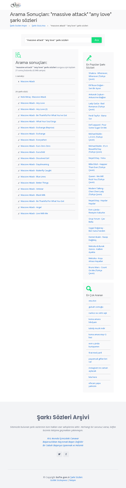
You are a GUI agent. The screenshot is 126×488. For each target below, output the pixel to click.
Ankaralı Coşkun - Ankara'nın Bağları (97, 96)
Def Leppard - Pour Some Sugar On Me (98, 126)
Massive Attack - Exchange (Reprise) (37, 127)
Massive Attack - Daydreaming (35, 164)
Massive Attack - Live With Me (34, 213)
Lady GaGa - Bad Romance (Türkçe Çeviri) (97, 106)
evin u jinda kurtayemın (94, 345)
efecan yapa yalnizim (94, 385)
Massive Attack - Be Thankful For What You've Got (44, 115)
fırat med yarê (95, 352)
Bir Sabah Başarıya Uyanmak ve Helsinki (63, 445)
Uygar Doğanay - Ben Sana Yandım (97, 229)
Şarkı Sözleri (76, 477)
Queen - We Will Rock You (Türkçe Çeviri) (96, 179)
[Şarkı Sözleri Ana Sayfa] (16, 5)
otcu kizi (92, 300)
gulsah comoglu (96, 306)
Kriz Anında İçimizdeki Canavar (63, 438)
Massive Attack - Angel (31, 207)
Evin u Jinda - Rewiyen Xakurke (97, 211)
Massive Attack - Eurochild (33, 152)
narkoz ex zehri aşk (98, 313)
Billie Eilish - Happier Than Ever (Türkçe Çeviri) (98, 167)
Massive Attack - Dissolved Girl (35, 158)
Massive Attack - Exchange (33, 133)
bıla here (93, 377)
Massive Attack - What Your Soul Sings (38, 121)
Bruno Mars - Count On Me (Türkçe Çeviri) (98, 270)
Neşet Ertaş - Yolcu (97, 158)
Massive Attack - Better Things (35, 182)
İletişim (72, 480)
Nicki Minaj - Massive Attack (33, 96)
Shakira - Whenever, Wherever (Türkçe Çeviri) (98, 76)
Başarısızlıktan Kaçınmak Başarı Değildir (63, 441)
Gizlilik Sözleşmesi (58, 480)
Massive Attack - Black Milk (33, 195)
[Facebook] (66, 454)
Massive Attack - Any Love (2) (34, 109)
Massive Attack (28, 81)
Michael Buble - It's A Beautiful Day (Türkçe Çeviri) (98, 149)
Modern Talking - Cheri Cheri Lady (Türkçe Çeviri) (96, 191)
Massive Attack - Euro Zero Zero (35, 146)
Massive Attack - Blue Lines (33, 176)
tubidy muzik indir (97, 328)
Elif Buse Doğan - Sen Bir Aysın (96, 87)
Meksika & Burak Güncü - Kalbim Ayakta (96, 249)
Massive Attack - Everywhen (34, 139)
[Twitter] (59, 454)
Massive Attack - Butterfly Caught (36, 170)
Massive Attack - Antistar (32, 188)
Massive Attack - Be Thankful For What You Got (42, 201)
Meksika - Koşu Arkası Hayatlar (96, 260)
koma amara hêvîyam (94, 321)
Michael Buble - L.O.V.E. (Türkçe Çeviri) (96, 136)
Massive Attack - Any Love (33, 103)
